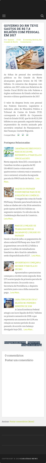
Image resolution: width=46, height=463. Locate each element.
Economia (27, 40)
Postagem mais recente (15, 342)
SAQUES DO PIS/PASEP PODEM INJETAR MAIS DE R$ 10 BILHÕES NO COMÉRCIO (27, 192)
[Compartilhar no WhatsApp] (27, 135)
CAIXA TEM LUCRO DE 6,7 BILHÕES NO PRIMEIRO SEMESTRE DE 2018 (26, 302)
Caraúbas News (29, 459)
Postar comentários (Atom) (22, 421)
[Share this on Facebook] (18, 135)
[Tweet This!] (23, 135)
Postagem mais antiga (31, 345)
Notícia (35, 40)
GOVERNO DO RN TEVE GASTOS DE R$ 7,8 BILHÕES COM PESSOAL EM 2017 (21, 30)
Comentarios (25, 42)
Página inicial (34, 342)
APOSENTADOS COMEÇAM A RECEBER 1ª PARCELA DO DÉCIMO (28, 265)
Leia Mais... (9, 219)
